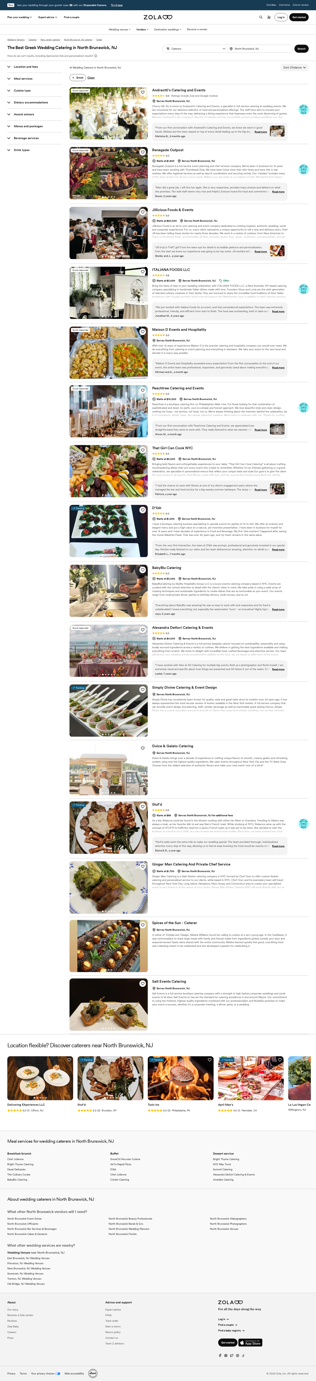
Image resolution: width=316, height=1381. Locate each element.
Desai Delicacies (16, 1169)
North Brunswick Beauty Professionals (130, 1218)
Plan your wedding (18, 17)
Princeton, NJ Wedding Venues (25, 1263)
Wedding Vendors (16, 39)
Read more (261, 131)
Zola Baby (271, 5)
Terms (23, 1373)
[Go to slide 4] (111, 137)
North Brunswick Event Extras (24, 1218)
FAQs (108, 1315)
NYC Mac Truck (222, 1164)
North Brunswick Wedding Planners (129, 1228)
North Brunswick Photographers (228, 1223)
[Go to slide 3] (108, 137)
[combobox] (261, 49)
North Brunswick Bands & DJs (126, 1223)
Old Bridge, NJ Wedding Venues (26, 1283)
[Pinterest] (226, 1356)
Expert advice (46, 17)
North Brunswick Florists (123, 1234)
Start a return (113, 1326)
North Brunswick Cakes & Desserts (27, 1234)
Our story (12, 1309)
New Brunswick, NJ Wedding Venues (28, 1268)
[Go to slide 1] (102, 137)
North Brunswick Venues (224, 1228)
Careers (11, 1332)
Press (10, 1337)
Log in (221, 1319)
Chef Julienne (15, 1159)
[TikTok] (243, 1356)
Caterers (33, 39)
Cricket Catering (119, 1179)
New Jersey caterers (50, 39)
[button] (224, 48)
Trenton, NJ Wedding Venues (24, 1278)
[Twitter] (232, 1356)
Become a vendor (197, 29)
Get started (227, 1342)
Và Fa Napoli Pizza (120, 1164)
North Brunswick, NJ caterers (78, 39)
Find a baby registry (229, 1330)
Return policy (113, 1332)
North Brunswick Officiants (22, 1223)
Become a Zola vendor (20, 1315)
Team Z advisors (114, 1343)
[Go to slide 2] (105, 137)
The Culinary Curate (18, 1174)
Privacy (11, 1373)
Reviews (12, 1320)
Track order (111, 1320)
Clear (91, 77)
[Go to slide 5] (114, 137)
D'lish (113, 1169)
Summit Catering (222, 1169)
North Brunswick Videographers (228, 1218)
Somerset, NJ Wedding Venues (25, 1273)
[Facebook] (220, 1356)
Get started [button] (299, 17)
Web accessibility (74, 1373)
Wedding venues (118, 29)
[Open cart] (269, 17)
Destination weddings (166, 29)
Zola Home (284, 5)
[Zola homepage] (158, 17)
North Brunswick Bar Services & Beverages (32, 1228)
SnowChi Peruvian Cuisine (125, 1159)
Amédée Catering (223, 1179)
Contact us (111, 1337)
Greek (99, 39)
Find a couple (71, 17)
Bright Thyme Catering (20, 1164)
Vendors (141, 29)
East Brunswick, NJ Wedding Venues (28, 1258)
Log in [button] (281, 17)
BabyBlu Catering (17, 1179)
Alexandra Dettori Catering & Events (234, 1174)
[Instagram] (237, 1356)
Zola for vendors (301, 5)
